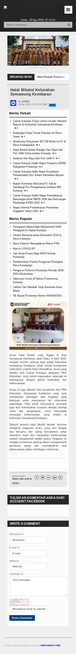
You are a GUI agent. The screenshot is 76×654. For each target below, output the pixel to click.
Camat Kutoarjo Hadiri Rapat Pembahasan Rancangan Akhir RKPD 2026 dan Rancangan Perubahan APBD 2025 (39, 199)
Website (14, 561)
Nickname (16, 534)
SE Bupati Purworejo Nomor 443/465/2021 (37, 295)
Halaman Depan (37, 67)
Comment (16, 574)
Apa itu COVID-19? (24, 248)
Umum (52, 105)
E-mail (14, 548)
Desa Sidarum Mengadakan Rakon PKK (36, 243)
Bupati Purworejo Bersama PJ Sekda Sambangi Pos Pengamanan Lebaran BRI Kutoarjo (37, 187)
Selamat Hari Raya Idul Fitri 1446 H (33, 158)
